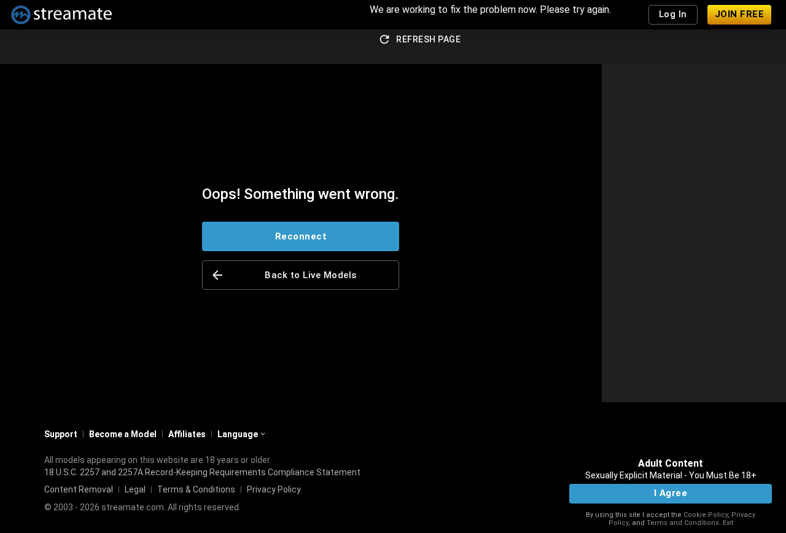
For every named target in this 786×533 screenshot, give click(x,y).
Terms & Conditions (196, 489)
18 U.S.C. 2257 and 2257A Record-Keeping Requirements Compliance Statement (202, 472)
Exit (728, 523)
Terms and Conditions (683, 523)
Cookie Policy (705, 515)
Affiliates (187, 434)
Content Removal (78, 489)
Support (60, 434)
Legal (135, 489)
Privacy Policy (274, 489)
